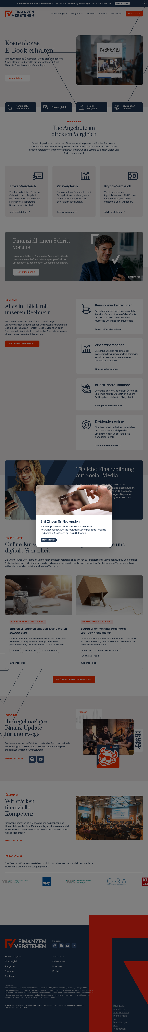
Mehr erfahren (122, 3)
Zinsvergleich (12, 961)
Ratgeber (76, 13)
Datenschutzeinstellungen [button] (16, 1008)
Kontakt (56, 971)
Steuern (91, 13)
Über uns (57, 966)
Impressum (48, 1006)
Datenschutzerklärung (73, 1006)
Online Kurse (134, 13)
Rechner (103, 13)
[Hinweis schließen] (145, 3)
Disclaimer (58, 1006)
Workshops (116, 13)
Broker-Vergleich (59, 13)
